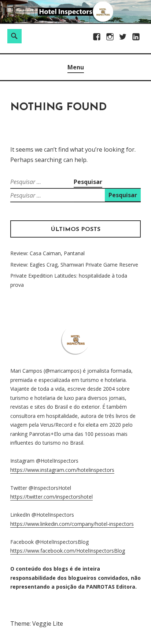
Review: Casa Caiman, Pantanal (47, 253)
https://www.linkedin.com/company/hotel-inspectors (72, 523)
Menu (75, 67)
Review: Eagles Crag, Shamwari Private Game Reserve (74, 264)
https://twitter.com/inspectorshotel (51, 496)
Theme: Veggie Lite (36, 623)
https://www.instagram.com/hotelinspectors (62, 469)
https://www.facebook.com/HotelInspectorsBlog (67, 550)
